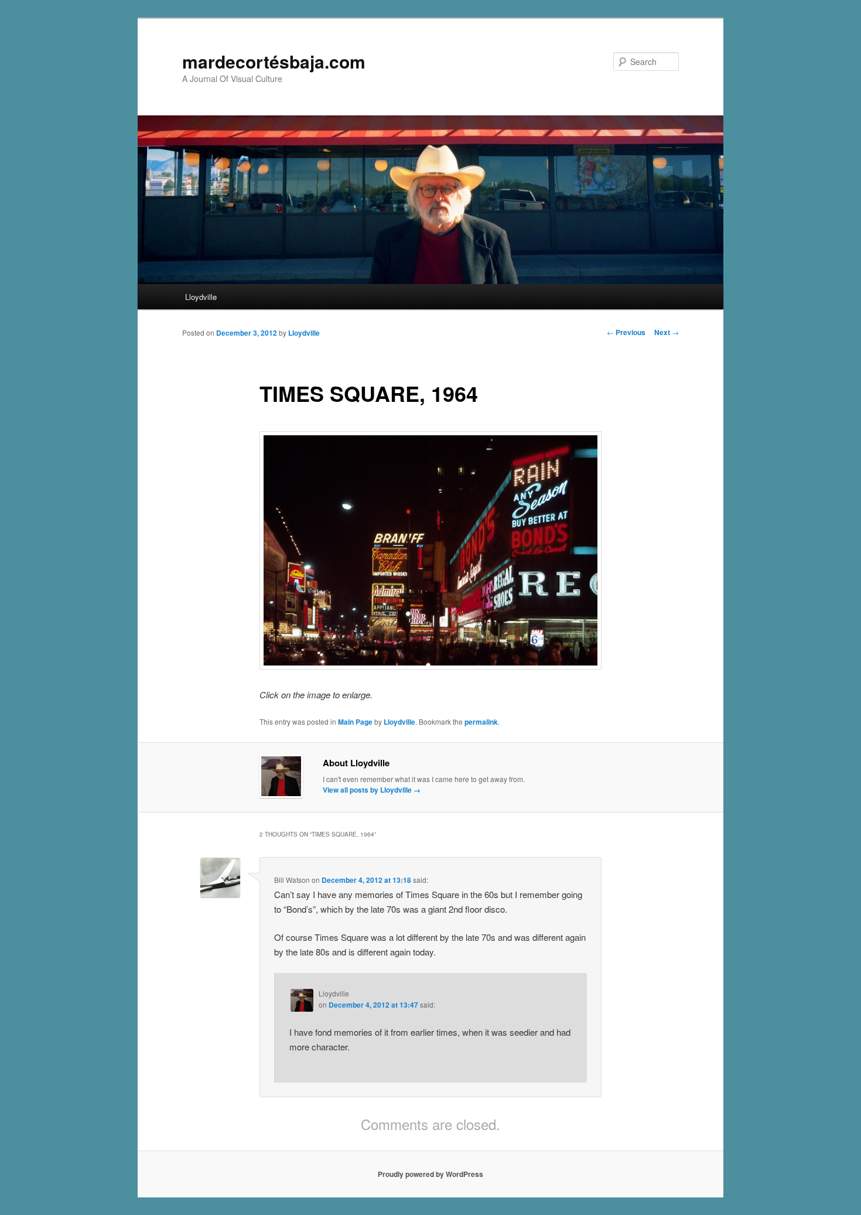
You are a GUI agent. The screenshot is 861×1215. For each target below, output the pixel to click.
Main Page (355, 721)
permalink (481, 721)
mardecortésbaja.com (273, 61)
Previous (626, 332)
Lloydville (201, 296)
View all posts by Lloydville (372, 789)
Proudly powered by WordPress (430, 1174)
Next (666, 332)
